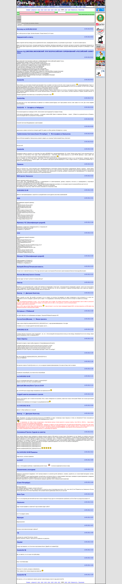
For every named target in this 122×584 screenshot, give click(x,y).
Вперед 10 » (74, 9)
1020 (69, 9)
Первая (28, 9)
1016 (55, 9)
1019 (66, 9)
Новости (20, 6)
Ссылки (45, 6)
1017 (59, 9)
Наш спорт (39, 6)
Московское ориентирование (65, 6)
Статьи (32, 6)
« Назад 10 (34, 9)
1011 (39, 9)
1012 (42, 9)
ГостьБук (26, 6)
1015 (52, 9)
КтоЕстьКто (52, 6)
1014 (49, 9)
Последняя (81, 9)
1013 (45, 9)
